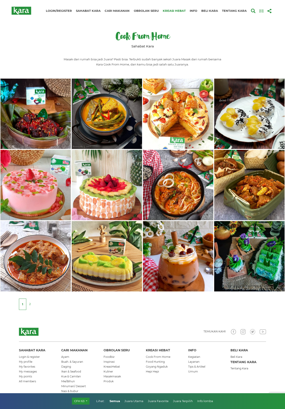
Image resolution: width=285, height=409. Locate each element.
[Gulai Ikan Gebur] (107, 113)
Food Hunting (155, 361)
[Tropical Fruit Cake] (107, 184)
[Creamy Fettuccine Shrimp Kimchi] (178, 184)
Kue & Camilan (71, 376)
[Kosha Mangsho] (35, 256)
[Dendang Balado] (35, 113)
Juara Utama (133, 401)
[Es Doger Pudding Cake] (35, 184)
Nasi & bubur (69, 391)
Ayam (65, 356)
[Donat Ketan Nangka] (249, 113)
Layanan (194, 361)
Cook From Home (158, 356)
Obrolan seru (146, 10)
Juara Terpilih (183, 401)
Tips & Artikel (196, 366)
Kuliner (108, 371)
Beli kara (209, 10)
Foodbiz (109, 356)
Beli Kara (236, 356)
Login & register (29, 356)
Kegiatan (194, 356)
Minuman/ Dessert (73, 386)
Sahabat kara (88, 10)
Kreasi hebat (174, 10)
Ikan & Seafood (71, 371)
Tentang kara (234, 10)
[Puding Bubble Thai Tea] (178, 256)
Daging (66, 366)
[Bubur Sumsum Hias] (107, 256)
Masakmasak (112, 376)
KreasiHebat (112, 366)
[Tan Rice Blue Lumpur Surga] (249, 256)
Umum (193, 371)
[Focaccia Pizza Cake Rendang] (178, 113)
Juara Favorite (158, 401)
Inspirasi (109, 361)
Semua (115, 401)
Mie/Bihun (68, 381)
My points (25, 376)
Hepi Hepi (152, 371)
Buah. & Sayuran (72, 361)
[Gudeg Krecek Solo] (249, 184)
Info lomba (205, 401)
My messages (28, 371)
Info (193, 10)
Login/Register (59, 10)
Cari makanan (117, 10)
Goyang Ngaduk (157, 366)
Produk (109, 381)
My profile (25, 361)
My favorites (27, 366)
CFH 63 (79, 401)
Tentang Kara (239, 368)
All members (27, 381)
